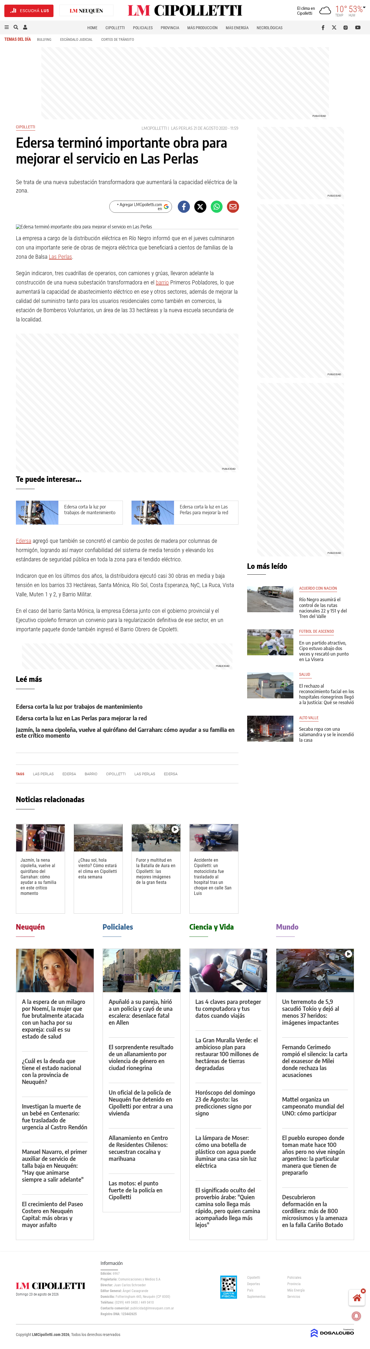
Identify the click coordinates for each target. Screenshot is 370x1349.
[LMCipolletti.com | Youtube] (358, 27)
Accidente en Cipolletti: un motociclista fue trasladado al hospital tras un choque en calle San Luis (213, 876)
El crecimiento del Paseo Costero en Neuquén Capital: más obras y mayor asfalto (52, 1214)
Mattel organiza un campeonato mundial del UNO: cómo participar (313, 1106)
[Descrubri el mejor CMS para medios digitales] (332, 1338)
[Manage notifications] (356, 1316)
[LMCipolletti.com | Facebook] (324, 27)
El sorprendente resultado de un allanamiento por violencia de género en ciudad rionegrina (141, 1057)
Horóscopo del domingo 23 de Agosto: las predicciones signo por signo (225, 1103)
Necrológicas (269, 28)
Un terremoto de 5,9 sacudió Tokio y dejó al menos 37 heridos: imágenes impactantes (310, 1012)
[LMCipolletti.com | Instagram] (346, 27)
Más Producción (202, 28)
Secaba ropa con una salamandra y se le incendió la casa (326, 734)
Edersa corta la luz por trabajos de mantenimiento (89, 509)
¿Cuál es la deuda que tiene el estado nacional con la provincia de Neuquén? (51, 1071)
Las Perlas (182, 128)
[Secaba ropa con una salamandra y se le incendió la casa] (270, 729)
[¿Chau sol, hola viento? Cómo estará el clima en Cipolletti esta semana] (98, 838)
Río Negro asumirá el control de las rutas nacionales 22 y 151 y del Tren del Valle (323, 608)
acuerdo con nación (318, 588)
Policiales (143, 28)
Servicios (293, 1296)
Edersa (23, 540)
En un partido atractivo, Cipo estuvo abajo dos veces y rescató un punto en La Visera (324, 651)
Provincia (170, 28)
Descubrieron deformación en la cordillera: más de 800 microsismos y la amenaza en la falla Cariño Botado (314, 1210)
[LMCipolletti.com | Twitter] (335, 27)
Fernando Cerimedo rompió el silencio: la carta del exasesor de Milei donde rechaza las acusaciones (314, 1060)
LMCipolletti (154, 128)
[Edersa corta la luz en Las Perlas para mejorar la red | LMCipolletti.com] (153, 513)
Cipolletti (115, 28)
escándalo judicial (76, 39)
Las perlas (144, 774)
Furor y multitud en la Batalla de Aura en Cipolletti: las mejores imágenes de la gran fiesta (155, 871)
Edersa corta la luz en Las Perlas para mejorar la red (204, 509)
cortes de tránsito (117, 39)
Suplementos (256, 1296)
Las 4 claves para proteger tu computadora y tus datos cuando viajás (228, 1008)
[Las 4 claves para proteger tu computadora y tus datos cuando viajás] (228, 970)
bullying (44, 39)
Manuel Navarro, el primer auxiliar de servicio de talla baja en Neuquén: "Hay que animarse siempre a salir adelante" (54, 1165)
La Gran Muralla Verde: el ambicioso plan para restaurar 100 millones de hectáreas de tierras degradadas (227, 1053)
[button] (6, 27)
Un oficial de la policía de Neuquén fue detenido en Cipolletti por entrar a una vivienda (141, 1103)
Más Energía (237, 28)
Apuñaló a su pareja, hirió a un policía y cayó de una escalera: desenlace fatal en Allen (141, 1012)
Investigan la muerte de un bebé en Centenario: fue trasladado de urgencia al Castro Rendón (54, 1116)
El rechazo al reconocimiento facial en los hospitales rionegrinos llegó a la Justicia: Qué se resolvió (326, 694)
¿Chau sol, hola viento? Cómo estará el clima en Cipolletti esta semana (97, 868)
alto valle (309, 718)
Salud (305, 674)
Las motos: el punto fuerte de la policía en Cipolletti (135, 1189)
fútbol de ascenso (316, 631)
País (250, 1290)
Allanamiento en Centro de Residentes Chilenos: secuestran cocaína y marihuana (138, 1148)
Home (92, 28)
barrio (162, 282)
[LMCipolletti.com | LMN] (86, 11)
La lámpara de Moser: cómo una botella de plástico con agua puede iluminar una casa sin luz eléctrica (225, 1151)
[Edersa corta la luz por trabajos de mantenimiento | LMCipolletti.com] (37, 513)
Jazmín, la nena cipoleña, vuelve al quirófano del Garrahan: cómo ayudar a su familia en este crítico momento (125, 732)
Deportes (253, 1284)
